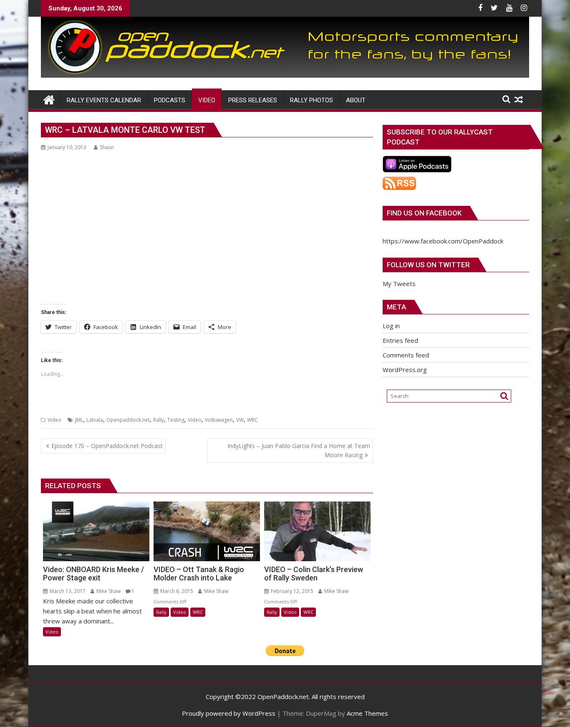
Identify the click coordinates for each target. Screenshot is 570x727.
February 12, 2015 (291, 591)
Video (54, 419)
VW (240, 419)
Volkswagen (219, 419)
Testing (175, 419)
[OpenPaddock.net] (285, 75)
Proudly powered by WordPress (228, 713)
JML (79, 419)
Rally (158, 419)
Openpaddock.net (128, 419)
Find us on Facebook (424, 213)
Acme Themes (367, 713)
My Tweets (399, 283)
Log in (391, 326)
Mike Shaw (108, 591)
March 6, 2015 (176, 591)
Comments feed (406, 355)
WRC (252, 419)
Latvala (94, 419)
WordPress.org (405, 369)
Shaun (107, 147)
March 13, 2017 (67, 591)
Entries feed (400, 340)
